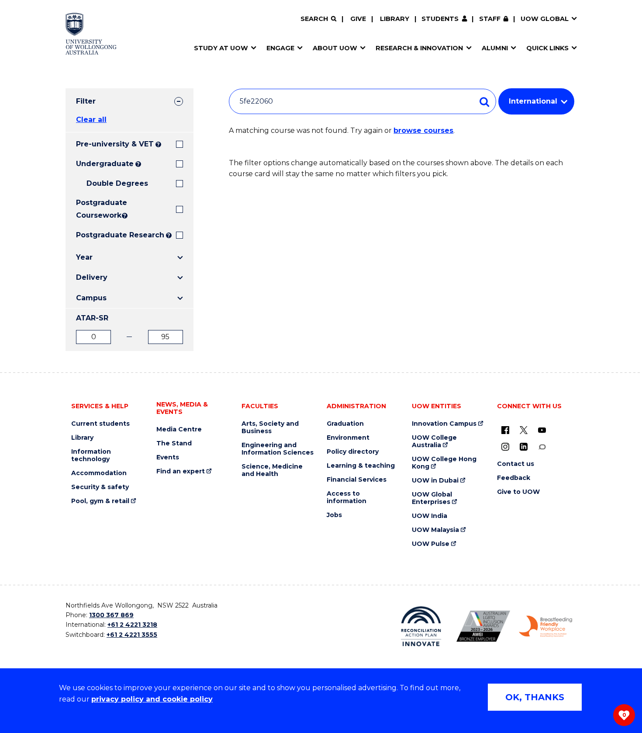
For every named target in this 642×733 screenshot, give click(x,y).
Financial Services (357, 479)
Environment (348, 437)
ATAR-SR (92, 318)
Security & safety (100, 487)
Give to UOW (518, 492)
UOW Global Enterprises (432, 498)
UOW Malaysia (435, 530)
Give (358, 19)
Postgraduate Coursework (98, 208)
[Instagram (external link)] (505, 447)
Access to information (346, 497)
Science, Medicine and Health (272, 470)
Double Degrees (117, 183)
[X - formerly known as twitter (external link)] (523, 430)
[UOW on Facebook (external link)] (505, 430)
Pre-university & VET (115, 144)
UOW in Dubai (435, 480)
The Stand (174, 443)
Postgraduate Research (120, 235)
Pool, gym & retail (100, 501)
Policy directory (353, 451)
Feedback (513, 478)
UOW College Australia (434, 441)
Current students (100, 423)
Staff (489, 19)
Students (440, 19)
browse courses (423, 130)
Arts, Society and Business (270, 427)
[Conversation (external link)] (542, 447)
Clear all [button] (91, 119)
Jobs (334, 515)
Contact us (515, 464)
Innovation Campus (444, 423)
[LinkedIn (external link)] (523, 447)
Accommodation (99, 473)
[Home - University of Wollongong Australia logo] (91, 34)
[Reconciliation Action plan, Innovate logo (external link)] (421, 626)
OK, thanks (534, 697)
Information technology (91, 455)
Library (394, 19)
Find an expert (180, 471)
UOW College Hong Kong (444, 462)
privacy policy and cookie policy (152, 699)
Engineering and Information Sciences (278, 448)
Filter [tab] (86, 101)
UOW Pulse (430, 544)
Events (167, 457)
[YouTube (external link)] (542, 430)
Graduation (345, 423)
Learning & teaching (361, 465)
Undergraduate (105, 164)
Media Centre (179, 429)
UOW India (429, 516)
